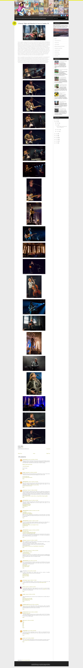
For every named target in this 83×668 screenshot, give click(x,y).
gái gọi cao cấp (27, 546)
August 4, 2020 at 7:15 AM (31, 580)
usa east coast (26, 640)
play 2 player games (26, 566)
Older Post (48, 453)
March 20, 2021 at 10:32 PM (34, 604)
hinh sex (31, 546)
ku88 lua (27, 633)
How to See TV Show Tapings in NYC (62, 102)
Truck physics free (26, 552)
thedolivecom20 (26, 604)
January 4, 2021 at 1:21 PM (30, 594)
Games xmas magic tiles (26, 553)
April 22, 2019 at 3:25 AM (31, 570)
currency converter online (34, 484)
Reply (23, 469)
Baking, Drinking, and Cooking (59, 46)
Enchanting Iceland (56, 24)
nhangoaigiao (25, 630)
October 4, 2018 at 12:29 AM (33, 481)
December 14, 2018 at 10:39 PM (33, 530)
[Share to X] (20, 446)
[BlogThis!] (19, 446)
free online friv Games (26, 565)
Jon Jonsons (25, 580)
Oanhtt (24, 472)
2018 (57, 119)
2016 (57, 133)
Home (34, 453)
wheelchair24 (25, 459)
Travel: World (57, 44)
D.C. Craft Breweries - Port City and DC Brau (63, 77)
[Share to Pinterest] (22, 446)
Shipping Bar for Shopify (26, 505)
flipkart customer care (26, 600)
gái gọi (24, 546)
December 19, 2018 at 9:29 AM (33, 550)
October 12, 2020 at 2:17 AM (31, 586)
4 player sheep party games (27, 551)
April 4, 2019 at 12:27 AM (32, 560)
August (58, 123)
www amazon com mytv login (27, 598)
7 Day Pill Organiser (26, 466)
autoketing (24, 511)
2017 (57, 121)
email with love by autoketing (27, 513)
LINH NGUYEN (25, 481)
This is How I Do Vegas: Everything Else (63, 62)
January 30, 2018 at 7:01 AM (33, 459)
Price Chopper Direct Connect (27, 599)
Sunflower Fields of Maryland (62, 93)
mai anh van (25, 490)
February (58, 129)
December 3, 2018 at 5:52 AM (33, 520)
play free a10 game (26, 574)
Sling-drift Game (25, 525)
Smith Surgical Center (42, 582)
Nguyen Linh (25, 550)
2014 (57, 137)
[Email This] (18, 446)
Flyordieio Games (26, 531)
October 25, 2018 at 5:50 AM (33, 500)
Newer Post (20, 453)
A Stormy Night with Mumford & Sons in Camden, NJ (33, 23)
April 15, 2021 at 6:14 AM (29, 620)
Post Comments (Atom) (26, 660)
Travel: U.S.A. (57, 42)
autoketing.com (25, 506)
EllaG (24, 620)
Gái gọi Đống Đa (35, 546)
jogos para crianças (26, 575)
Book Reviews (57, 52)
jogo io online (25, 564)
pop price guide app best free (27, 477)
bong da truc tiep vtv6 (26, 613)
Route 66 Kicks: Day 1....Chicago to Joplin (62, 109)
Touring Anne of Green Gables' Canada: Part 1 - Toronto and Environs (63, 85)
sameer (24, 594)
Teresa (24, 586)
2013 (57, 139)
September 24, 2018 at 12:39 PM (31, 472)
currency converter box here (27, 485)
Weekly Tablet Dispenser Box (27, 464)
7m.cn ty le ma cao (26, 605)
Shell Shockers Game (26, 523)
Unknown (24, 540)
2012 (57, 141)
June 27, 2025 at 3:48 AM (29, 638)
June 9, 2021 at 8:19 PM (32, 630)
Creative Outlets (57, 50)
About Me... (56, 55)
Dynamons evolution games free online (29, 532)
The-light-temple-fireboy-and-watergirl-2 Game (30, 524)
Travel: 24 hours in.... (58, 40)
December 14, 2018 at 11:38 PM (31, 540)
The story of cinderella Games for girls (29, 533)
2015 (57, 135)
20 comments (48, 448)
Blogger (49, 664)
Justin (24, 638)
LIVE (22, 447)
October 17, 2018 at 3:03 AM (32, 490)
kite (23, 621)
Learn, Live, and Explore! (40, 664)
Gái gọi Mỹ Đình (41, 546)
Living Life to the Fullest (58, 48)
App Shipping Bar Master (27, 504)
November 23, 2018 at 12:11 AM (33, 510)
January (58, 131)
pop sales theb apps (26, 476)
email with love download (27, 512)
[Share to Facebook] (21, 446)
